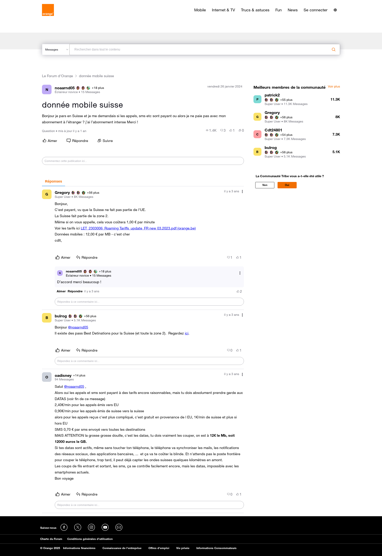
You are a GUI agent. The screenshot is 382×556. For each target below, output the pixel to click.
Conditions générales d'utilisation (90, 539)
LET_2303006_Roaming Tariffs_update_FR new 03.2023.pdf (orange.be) (138, 228)
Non (264, 185)
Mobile (200, 10)
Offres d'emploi (158, 548)
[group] (211, 130)
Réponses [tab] (53, 181)
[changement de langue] (335, 10)
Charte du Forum (51, 539)
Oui (287, 185)
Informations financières (79, 548)
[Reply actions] (240, 273)
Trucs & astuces (255, 10)
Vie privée (182, 548)
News (293, 10)
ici (186, 333)
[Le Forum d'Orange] (48, 10)
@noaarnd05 (78, 327)
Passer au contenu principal (21, 3)
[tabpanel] (143, 349)
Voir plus (334, 86)
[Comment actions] (242, 192)
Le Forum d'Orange (57, 76)
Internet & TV (223, 10)
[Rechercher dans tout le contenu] (333, 49)
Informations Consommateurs (216, 548)
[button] (61, 291)
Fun (278, 10)
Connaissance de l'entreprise (121, 548)
